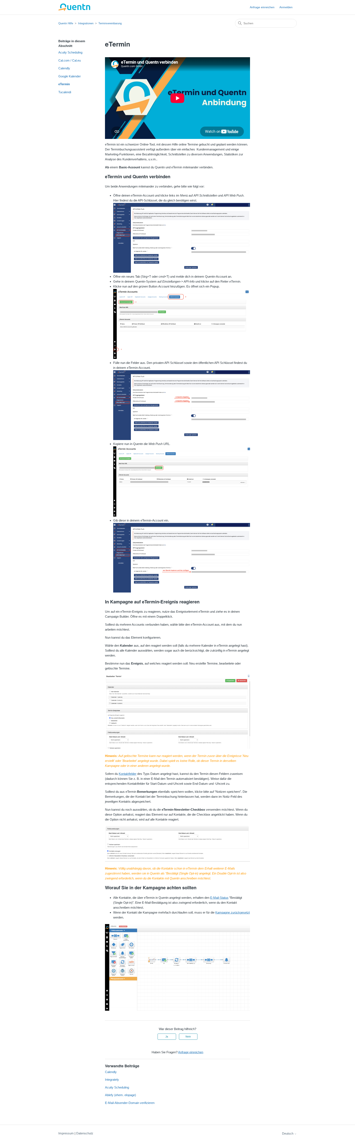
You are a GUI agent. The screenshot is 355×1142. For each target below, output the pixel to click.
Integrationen (85, 23)
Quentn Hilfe (65, 23)
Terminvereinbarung (110, 23)
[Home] (74, 7)
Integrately (112, 1079)
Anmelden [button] (286, 7)
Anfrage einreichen (262, 7)
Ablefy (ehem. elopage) (120, 1095)
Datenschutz (84, 1133)
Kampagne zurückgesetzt (232, 912)
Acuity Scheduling (70, 52)
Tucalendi (64, 92)
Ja (166, 1036)
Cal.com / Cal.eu (69, 60)
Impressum (66, 1133)
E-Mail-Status (219, 897)
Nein (188, 1036)
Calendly (64, 68)
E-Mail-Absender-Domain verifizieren (129, 1103)
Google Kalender (69, 76)
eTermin (64, 84)
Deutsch (288, 1133)
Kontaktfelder (127, 773)
